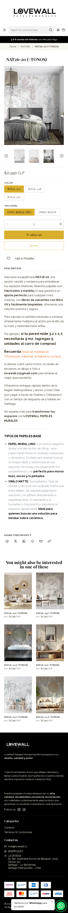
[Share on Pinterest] (32, 541)
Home (13, 46)
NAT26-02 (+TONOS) (16, 664)
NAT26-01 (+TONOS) (15, 716)
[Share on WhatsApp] (24, 541)
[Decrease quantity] (7, 224)
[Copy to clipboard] (49, 541)
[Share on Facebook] (7, 541)
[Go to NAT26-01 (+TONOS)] (18, 694)
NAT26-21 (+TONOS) (15, 613)
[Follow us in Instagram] (19, 809)
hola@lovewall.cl (17, 846)
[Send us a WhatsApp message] (60, 906)
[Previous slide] (6, 156)
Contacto (9, 827)
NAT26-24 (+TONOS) (47, 613)
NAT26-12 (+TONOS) (47, 664)
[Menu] (4, 30)
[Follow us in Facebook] (24, 809)
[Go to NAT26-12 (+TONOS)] (50, 642)
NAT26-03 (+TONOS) (48, 716)
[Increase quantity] (61, 224)
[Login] (58, 30)
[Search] (51, 30)
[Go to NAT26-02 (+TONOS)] (18, 642)
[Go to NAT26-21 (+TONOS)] (18, 591)
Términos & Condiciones (18, 832)
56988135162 (15, 851)
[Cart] (63, 30)
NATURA (25, 46)
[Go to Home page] (34, 13)
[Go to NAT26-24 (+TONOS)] (50, 591)
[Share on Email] (41, 541)
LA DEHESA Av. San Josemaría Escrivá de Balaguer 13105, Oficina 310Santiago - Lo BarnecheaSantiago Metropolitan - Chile (33, 861)
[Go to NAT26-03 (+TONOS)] (50, 694)
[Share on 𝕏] (15, 541)
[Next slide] (61, 156)
